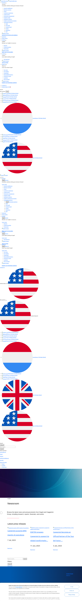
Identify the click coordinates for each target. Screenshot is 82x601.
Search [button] (1, 89)
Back (3, 180)
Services (6, 180)
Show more (10, 565)
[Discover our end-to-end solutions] (42, 33)
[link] (8, 0)
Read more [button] (10, 548)
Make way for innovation (7, 52)
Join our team (5, 62)
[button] (41, 559)
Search (1, 448)
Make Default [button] (15, 93)
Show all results (3, 462)
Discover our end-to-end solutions (10, 35)
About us (7, 246)
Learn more (4, 184)
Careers (6, 233)
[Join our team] (42, 61)
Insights (6, 217)
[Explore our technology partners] (42, 81)
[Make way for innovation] (42, 50)
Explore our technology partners (9, 82)
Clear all (9, 563)
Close (7, 91)
